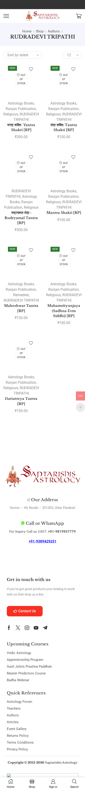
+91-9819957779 (62, 532)
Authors (54, 31)
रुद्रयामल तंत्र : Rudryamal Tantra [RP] (21, 218)
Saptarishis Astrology (61, 762)
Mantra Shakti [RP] (63, 213)
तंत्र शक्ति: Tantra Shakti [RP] (64, 127)
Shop (40, 31)
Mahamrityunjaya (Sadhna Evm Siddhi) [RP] (63, 311)
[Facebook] (9, 627)
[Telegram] (45, 627)
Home (27, 31)
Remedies (21, 295)
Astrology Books (21, 103)
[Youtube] (36, 627)
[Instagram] (27, 627)
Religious (10, 114)
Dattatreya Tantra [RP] (21, 401)
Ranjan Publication (21, 109)
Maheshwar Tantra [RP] (21, 308)
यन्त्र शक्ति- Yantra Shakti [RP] (21, 127)
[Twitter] (18, 627)
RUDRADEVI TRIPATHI (21, 300)
